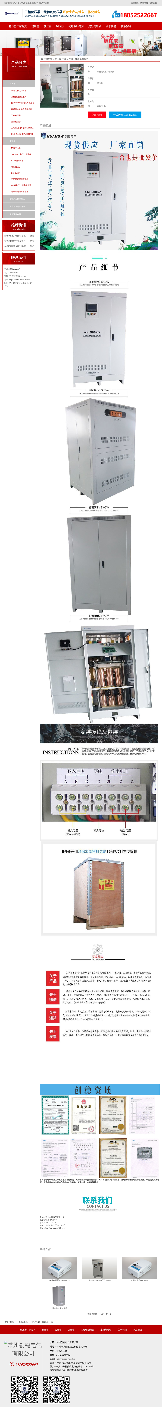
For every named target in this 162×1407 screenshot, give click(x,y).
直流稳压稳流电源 (17, 206)
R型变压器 (15, 173)
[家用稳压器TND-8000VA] (59, 1268)
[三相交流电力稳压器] (62, 85)
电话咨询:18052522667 (125, 114)
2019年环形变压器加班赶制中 (16, 241)
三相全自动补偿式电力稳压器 (23, 128)
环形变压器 (16, 167)
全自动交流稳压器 (89, 1180)
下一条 (108, 1314)
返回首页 (91, 1314)
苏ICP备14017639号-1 (66, 1359)
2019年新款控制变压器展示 (15, 236)
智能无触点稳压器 (18, 90)
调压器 (60, 26)
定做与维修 (94, 26)
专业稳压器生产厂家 (32, 3)
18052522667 (23, 1364)
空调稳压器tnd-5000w (140, 1280)
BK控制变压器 (17, 160)
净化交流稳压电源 (18, 97)
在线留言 (153, 3)
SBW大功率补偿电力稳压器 (22, 103)
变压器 (47, 26)
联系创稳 (126, 26)
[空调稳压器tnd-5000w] (139, 1268)
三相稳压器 (22, 1322)
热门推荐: (10, 1322)
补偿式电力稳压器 (111, 1180)
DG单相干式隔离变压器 (21, 185)
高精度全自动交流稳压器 (21, 109)
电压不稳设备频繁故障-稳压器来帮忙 (16, 246)
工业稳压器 (16, 115)
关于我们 (111, 26)
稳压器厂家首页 (18, 26)
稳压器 (35, 26)
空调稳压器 (16, 122)
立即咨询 (97, 114)
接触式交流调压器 (17, 199)
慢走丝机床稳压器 (59, 1308)
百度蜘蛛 (135, 3)
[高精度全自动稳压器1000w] (99, 1268)
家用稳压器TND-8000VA (59, 1280)
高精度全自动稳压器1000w (99, 1280)
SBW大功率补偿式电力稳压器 (68, 1366)
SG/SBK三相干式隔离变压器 (23, 154)
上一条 (100, 1314)
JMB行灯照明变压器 (19, 179)
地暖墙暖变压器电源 (19, 191)
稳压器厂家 (47, 1322)
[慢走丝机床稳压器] (59, 1296)
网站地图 (144, 3)
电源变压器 (16, 148)
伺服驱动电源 (76, 26)
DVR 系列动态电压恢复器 (22, 134)
